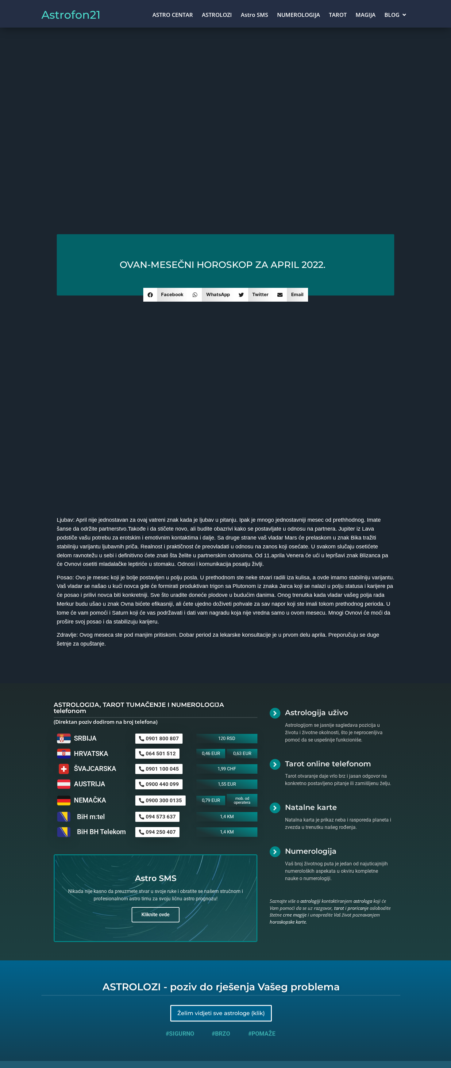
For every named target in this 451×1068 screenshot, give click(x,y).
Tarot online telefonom (328, 763)
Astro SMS (254, 14)
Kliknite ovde (155, 914)
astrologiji (310, 901)
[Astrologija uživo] (275, 713)
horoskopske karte (288, 922)
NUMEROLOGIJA (298, 14)
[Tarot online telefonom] (275, 764)
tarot (339, 908)
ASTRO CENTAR (172, 14)
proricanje (358, 908)
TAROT (338, 14)
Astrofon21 (70, 14)
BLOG (391, 14)
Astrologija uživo (316, 712)
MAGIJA (366, 14)
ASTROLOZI (217, 14)
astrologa (362, 901)
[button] (165, 295)
